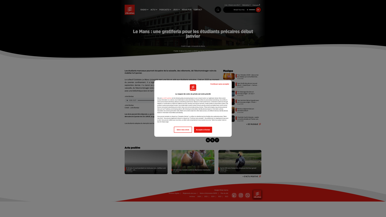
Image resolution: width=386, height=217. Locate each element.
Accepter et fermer (203, 129)
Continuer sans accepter (219, 84)
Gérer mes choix (183, 129)
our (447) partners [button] (167, 98)
